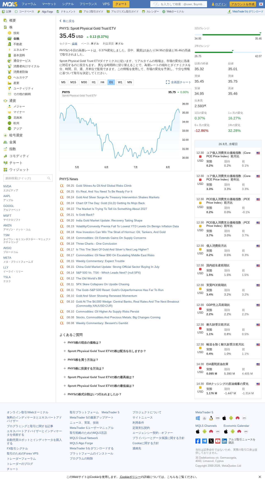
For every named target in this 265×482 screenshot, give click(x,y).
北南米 (17, 117)
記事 (8, 11)
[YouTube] (217, 441)
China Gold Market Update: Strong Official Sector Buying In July (117, 266)
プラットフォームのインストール (91, 453)
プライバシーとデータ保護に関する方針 (158, 438)
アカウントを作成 (242, 4)
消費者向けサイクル (26, 66)
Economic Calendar (236, 425)
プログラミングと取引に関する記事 (30, 426)
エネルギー (20, 49)
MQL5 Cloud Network (84, 438)
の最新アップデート (92, 417)
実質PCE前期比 (216, 285)
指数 (12, 149)
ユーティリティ (23, 88)
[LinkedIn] (224, 441)
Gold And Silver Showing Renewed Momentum (106, 295)
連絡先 (136, 448)
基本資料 (19, 55)
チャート (16, 163)
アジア (17, 128)
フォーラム (29, 4)
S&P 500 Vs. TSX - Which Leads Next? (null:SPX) (108, 272)
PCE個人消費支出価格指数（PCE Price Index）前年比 (228, 224)
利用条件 (138, 422)
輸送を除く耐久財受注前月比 (225, 344)
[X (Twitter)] (211, 441)
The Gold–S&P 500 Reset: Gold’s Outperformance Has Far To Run (120, 290)
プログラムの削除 (81, 458)
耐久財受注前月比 (218, 324)
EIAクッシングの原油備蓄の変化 (227, 383)
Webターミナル (175, 11)
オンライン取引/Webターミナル (27, 412)
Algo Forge (47, 11)
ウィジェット (19, 169)
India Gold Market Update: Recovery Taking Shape (109, 220)
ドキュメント (68, 11)
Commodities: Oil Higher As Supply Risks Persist (107, 311)
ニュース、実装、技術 (84, 422)
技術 (16, 33)
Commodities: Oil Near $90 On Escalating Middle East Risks (115, 255)
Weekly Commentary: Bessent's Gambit (102, 323)
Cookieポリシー (130, 476)
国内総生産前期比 (218, 265)
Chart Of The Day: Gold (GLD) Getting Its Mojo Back (110, 203)
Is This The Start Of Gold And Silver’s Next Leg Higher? (112, 249)
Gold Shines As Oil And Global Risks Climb (103, 185)
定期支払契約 (141, 427)
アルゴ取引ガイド (93, 11)
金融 (16, 38)
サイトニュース (142, 417)
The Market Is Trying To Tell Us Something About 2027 (111, 208)
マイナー (19, 112)
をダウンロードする (92, 448)
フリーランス (88, 4)
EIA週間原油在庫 (217, 364)
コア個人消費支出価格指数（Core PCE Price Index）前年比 (228, 177)
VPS (106, 4)
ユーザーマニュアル (92, 427)
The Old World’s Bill (89, 278)
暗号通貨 (16, 135)
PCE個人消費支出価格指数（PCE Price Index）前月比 (228, 200)
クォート (121, 4)
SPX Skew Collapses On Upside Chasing (102, 284)
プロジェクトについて (146, 412)
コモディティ (19, 156)
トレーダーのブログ (20, 463)
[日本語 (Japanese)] (261, 2)
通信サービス (22, 60)
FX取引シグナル (17, 448)
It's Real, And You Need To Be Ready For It (104, 191)
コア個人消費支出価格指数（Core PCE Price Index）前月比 (228, 154)
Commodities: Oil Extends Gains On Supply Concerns (111, 237)
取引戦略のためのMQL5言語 (88, 432)
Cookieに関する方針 (145, 443)
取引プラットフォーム (94, 412)
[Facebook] (197, 441)
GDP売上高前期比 (218, 305)
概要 (12, 20)
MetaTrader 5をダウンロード (247, 11)
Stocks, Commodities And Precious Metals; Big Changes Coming (118, 317)
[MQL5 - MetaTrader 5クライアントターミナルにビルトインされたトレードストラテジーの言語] (9, 4)
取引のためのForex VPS (22, 453)
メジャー (19, 106)
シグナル (68, 4)
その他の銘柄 (22, 94)
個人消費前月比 (216, 245)
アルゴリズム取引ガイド (125, 11)
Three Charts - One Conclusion (96, 243)
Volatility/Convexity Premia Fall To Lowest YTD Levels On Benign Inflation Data (127, 226)
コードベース (26, 11)
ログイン (221, 4)
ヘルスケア (20, 77)
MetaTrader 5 (204, 412)
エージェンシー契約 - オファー (152, 432)
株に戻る (69, 21)
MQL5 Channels (206, 425)
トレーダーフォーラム (21, 458)
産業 (16, 83)
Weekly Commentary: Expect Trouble (100, 261)
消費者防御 (20, 71)
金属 (12, 142)
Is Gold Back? (85, 214)
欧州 (16, 123)
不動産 (17, 44)
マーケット (49, 4)
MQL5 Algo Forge (81, 443)
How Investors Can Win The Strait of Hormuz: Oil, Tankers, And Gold (121, 232)
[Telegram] (204, 441)
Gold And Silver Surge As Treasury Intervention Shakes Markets (117, 197)
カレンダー (152, 11)
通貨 (12, 100)
